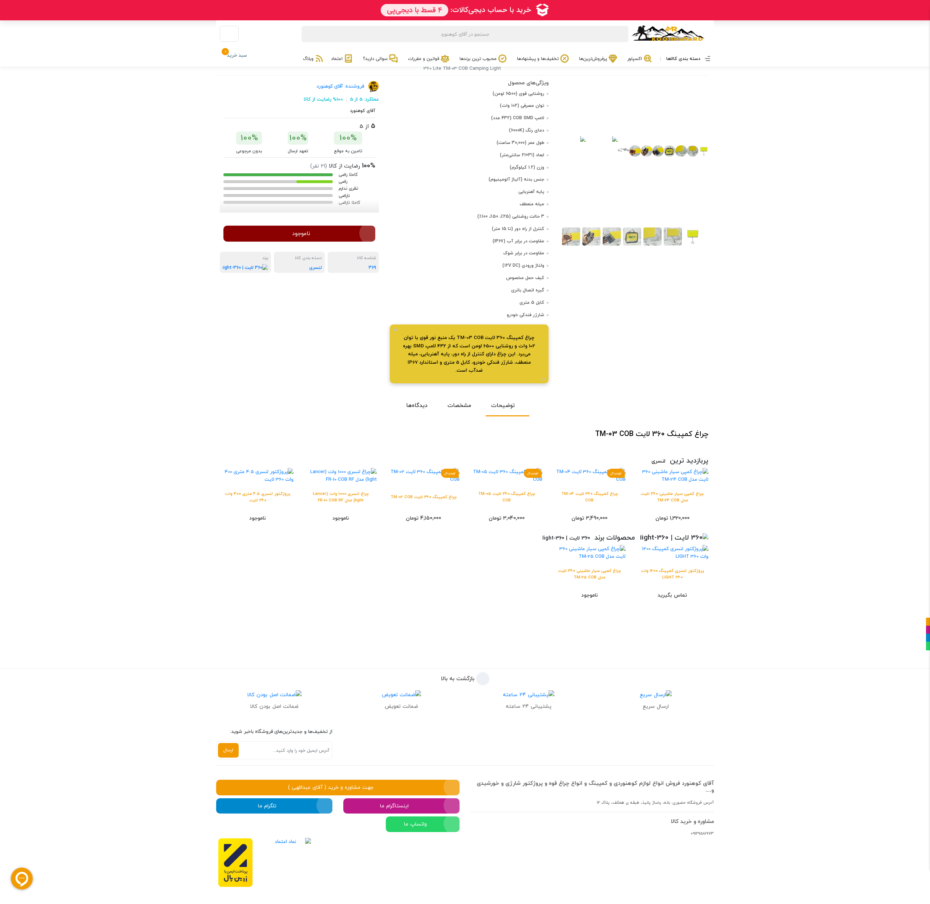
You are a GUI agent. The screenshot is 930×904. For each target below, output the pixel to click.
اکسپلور (635, 58)
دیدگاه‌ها (417, 405)
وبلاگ (309, 58)
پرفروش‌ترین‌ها (593, 58)
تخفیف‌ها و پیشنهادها (538, 58)
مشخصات (459, 405)
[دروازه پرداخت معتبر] (235, 863)
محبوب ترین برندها (479, 58)
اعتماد (337, 58)
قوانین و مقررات (424, 58)
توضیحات (503, 405)
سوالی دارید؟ (376, 58)
